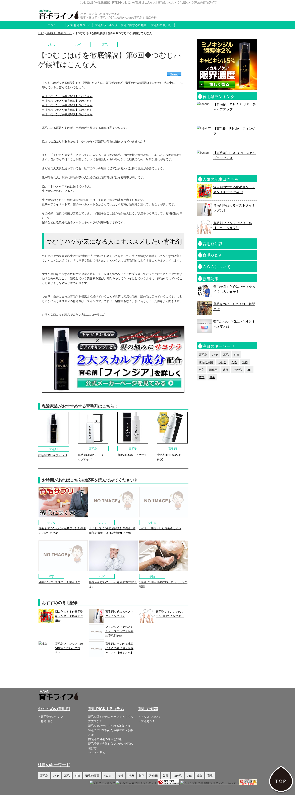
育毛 (212, 377)
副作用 (213, 370)
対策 (236, 355)
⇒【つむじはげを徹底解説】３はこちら (67, 105)
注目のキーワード (54, 764)
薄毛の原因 (206, 362)
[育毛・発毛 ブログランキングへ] (169, 783)
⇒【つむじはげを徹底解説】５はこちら (67, 114)
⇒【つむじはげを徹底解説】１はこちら (67, 96)
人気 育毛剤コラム (79, 25)
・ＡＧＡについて (149, 716)
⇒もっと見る (96, 752)
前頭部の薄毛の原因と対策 (105, 739)
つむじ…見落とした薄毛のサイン (160, 528)
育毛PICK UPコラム (106, 708)
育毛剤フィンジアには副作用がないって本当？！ (69, 648)
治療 (245, 362)
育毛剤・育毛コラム (59, 33)
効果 (225, 370)
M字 (201, 370)
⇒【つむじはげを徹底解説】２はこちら (67, 101)
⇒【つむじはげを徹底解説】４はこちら (67, 110)
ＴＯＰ (52, 25)
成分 (201, 377)
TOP (41, 33)
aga (249, 370)
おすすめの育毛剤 (54, 708)
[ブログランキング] (102, 783)
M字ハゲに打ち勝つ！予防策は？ (59, 582)
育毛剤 (203, 355)
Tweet (174, 74)
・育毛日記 (45, 721)
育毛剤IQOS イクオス (132, 455)
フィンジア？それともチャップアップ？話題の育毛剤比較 (119, 631)
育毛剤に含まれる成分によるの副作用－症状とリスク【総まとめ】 (119, 648)
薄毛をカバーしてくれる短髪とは (109, 725)
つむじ (222, 362)
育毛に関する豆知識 (133, 25)
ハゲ (215, 355)
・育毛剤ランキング (50, 716)
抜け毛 (237, 370)
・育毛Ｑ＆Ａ (146, 721)
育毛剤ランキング (106, 25)
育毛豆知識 (148, 708)
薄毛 (226, 355)
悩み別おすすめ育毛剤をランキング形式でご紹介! (69, 615)
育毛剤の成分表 (161, 25)
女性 (234, 362)
